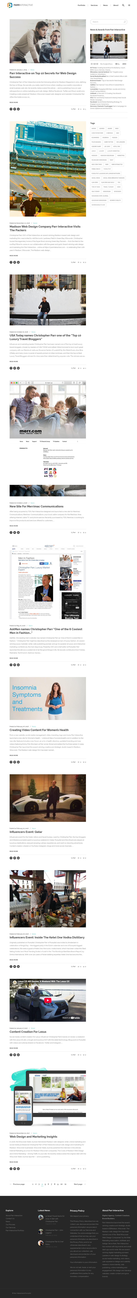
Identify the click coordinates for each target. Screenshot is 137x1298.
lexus (94, 151)
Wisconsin (117, 191)
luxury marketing (113, 151)
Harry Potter (108, 142)
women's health (115, 200)
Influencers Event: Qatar (26, 832)
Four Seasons (96, 142)
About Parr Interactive (14, 1216)
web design (107, 191)
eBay (117, 133)
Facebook (106, 137)
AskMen (101, 128)
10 (62, 1184)
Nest (111, 160)
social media (96, 178)
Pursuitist (107, 169)
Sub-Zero (95, 182)
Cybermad (109, 133)
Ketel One (116, 146)
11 (65, 1184)
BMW (116, 128)
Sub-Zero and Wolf (107, 182)
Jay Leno (107, 146)
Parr (74, 109)
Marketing (120, 155)
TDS (119, 182)
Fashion (114, 137)
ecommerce (95, 137)
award (110, 128)
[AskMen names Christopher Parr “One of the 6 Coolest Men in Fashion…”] (48, 582)
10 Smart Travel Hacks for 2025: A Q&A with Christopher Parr (55, 1218)
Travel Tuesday (108, 187)
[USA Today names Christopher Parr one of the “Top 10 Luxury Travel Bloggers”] (48, 300)
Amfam (94, 128)
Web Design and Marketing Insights (33, 1136)
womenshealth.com (98, 205)
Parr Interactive (117, 164)
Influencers (120, 142)
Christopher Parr (97, 133)
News (32, 70)
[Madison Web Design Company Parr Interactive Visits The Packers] (48, 169)
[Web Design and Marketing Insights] (48, 1097)
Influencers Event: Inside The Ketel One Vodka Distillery (47, 937)
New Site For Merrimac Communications (36, 506)
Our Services (10, 1227)
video (119, 187)
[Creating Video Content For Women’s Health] (48, 698)
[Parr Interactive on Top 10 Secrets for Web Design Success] (48, 41)
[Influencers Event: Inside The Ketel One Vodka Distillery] (48, 899)
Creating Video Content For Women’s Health (39, 730)
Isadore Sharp (96, 146)
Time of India (96, 187)
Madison (94, 155)
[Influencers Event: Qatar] (48, 798)
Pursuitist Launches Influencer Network (106, 173)
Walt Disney (96, 191)
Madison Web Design (107, 155)
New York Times (97, 164)
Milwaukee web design (99, 160)
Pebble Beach (96, 169)
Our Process (10, 1225)
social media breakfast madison (113, 178)
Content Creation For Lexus (28, 1031)
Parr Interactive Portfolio (15, 1230)
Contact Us (10, 1219)
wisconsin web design (99, 200)
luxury (101, 151)
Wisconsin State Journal (100, 196)
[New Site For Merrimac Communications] (48, 438)
